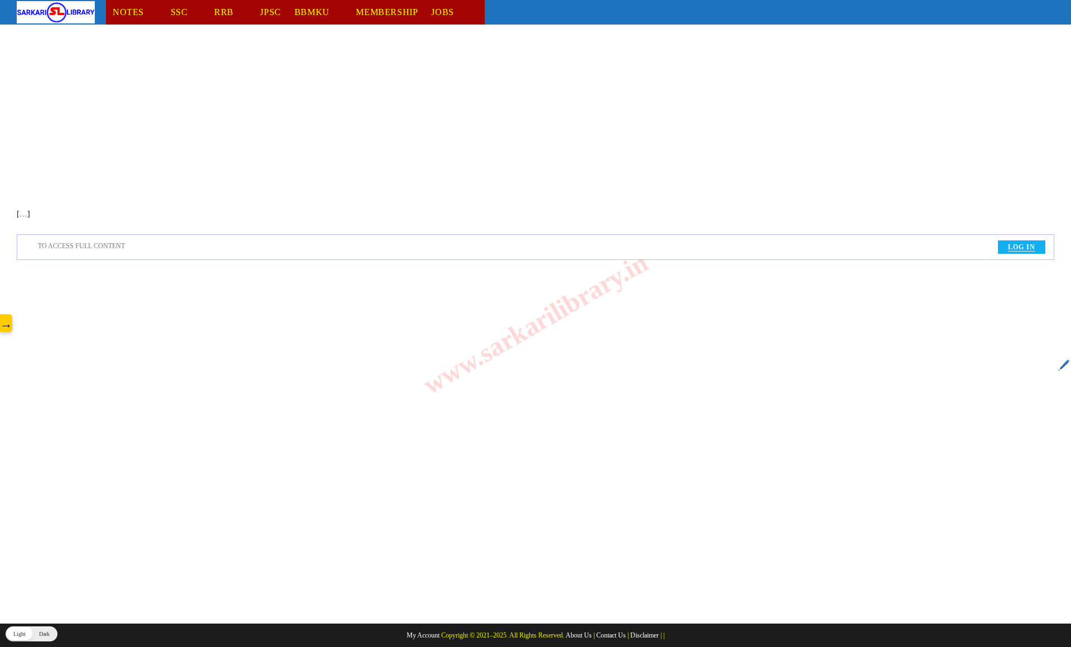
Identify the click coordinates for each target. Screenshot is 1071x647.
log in (1021, 247)
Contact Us (611, 635)
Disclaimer (644, 635)
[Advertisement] (351, 124)
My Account (423, 635)
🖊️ (1064, 365)
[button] (31, 633)
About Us (579, 635)
